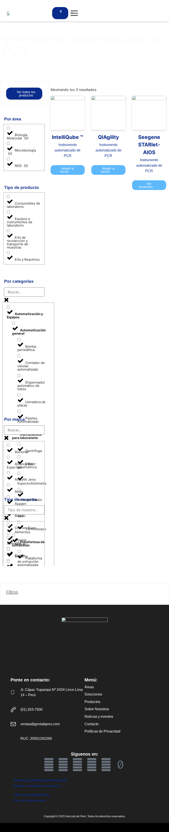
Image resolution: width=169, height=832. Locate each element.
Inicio (6, 63)
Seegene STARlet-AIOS (149, 144)
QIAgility (108, 137)
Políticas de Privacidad (102, 731)
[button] (74, 13)
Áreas (89, 687)
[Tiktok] (120, 764)
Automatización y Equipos (51, 63)
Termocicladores (86, 63)
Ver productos (146, 185)
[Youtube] (63, 764)
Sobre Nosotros (96, 709)
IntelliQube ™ (67, 137)
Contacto (91, 724)
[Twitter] (91, 764)
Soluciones (93, 694)
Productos (21, 63)
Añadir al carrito (67, 170)
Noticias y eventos (98, 716)
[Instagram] (106, 764)
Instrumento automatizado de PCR (68, 150)
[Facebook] (48, 764)
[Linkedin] (77, 764)
